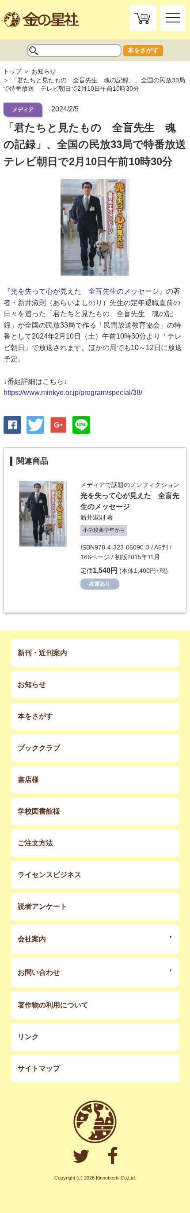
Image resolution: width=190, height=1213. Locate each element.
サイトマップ (39, 1068)
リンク (28, 1036)
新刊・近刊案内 (42, 652)
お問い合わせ (39, 972)
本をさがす (143, 50)
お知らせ (43, 71)
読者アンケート (42, 906)
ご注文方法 (35, 843)
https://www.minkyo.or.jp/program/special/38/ (73, 392)
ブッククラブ (39, 748)
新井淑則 (92, 517)
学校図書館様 (39, 811)
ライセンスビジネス (49, 874)
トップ (12, 71)
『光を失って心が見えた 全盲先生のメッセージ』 (85, 291)
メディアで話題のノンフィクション (129, 484)
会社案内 (32, 939)
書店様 (28, 779)
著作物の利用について (53, 1005)
